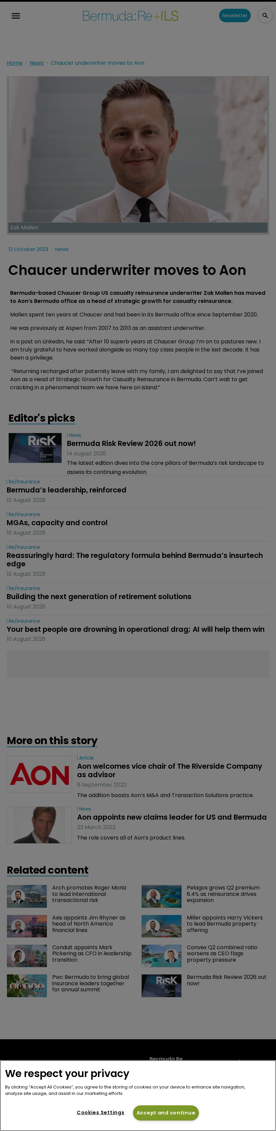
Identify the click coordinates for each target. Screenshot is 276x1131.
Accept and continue (166, 1112)
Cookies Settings (101, 1112)
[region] (138, 1095)
